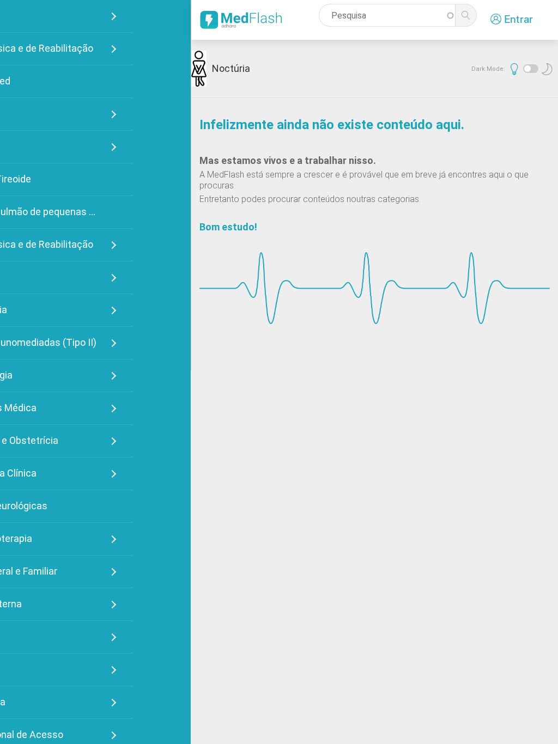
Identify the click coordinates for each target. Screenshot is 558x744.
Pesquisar (466, 15)
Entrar (518, 19)
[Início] (243, 20)
